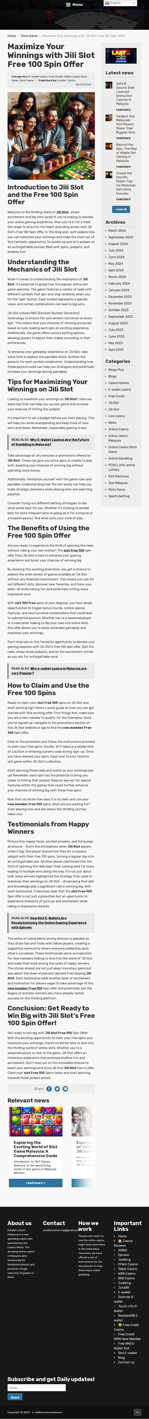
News (112, 422)
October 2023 (118, 310)
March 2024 (117, 277)
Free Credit (56, 76)
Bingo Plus (116, 370)
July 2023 (115, 330)
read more (123, 109)
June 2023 (116, 336)
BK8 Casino (126, 1278)
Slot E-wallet (127, 1353)
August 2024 (118, 244)
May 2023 (115, 343)
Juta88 (123, 1288)
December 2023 (120, 297)
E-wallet (124, 1292)
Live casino (116, 416)
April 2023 (115, 350)
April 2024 (116, 270)
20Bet (122, 1250)
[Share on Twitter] (57, 1089)
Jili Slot (113, 409)
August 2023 (118, 323)
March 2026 (117, 230)
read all (121, 209)
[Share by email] (65, 1089)
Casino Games (118, 383)
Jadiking (124, 1260)
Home (12, 36)
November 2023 (120, 303)
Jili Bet (113, 403)
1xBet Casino (127, 1269)
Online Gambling (120, 458)
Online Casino (118, 429)
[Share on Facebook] (49, 1089)
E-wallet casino (38, 76)
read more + (35, 1183)
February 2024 (119, 283)
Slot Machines (118, 476)
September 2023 (120, 316)
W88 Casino (126, 1274)
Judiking (124, 1283)
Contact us (126, 1362)
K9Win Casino (128, 1264)
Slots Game (29, 36)
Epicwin (123, 1255)
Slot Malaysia (117, 483)
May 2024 (115, 264)
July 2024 (115, 250)
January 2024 (118, 290)
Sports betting (119, 496)
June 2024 (116, 257)
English (115, 2)
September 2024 (120, 237)
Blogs (112, 376)
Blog (121, 1358)
